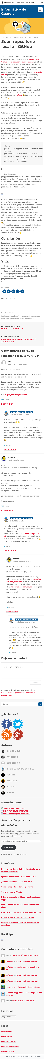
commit (4, 318)
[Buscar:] (22, 704)
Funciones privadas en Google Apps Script (18, 339)
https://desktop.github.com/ (16, 395)
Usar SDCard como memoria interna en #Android (21, 912)
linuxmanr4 (10, 987)
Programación (23, 316)
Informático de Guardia (27, 38)
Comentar (35, 682)
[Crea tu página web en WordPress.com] (22, 2)
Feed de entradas (8, 1041)
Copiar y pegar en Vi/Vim (11, 892)
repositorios (19, 318)
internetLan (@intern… (15, 993)
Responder (7, 404)
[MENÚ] (40, 9)
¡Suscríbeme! (8, 848)
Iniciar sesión (6, 1036)
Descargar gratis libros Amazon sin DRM (17, 917)
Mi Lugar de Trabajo (12, 327)
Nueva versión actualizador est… (26, 955)
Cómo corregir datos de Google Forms (17, 887)
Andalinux (13, 316)
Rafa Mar (9, 962)
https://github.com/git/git (21, 587)
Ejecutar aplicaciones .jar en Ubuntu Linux (18, 877)
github (12, 318)
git (8, 318)
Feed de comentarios (10, 1047)
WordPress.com (7, 1052)
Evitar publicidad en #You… (27, 962)
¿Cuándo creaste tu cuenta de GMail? (16, 882)
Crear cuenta (6, 1031)
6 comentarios (30, 318)
